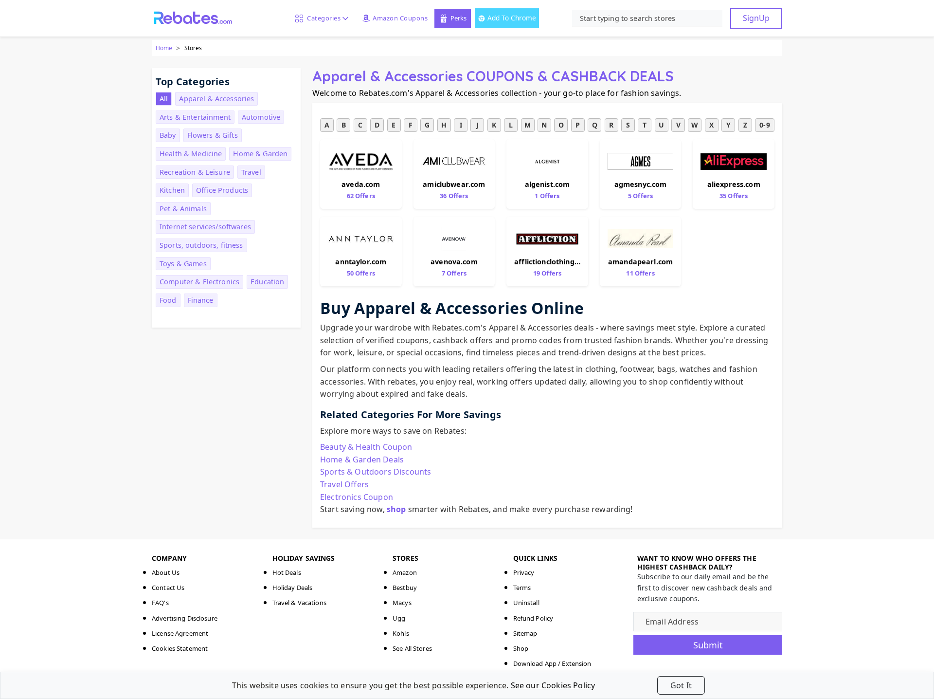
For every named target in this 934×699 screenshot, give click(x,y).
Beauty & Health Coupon (366, 446)
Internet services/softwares (205, 226)
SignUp (756, 18)
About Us (166, 572)
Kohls (401, 633)
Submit (708, 645)
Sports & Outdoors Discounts (375, 471)
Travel (251, 172)
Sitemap (525, 633)
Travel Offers (344, 484)
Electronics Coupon (356, 497)
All (164, 98)
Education (267, 281)
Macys (402, 602)
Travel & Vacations (299, 602)
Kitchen (172, 190)
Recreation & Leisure (195, 172)
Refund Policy (533, 618)
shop (396, 509)
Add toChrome (511, 17)
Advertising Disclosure (184, 618)
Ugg (399, 618)
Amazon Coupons (400, 18)
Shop (521, 648)
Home (164, 48)
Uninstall (526, 602)
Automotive (261, 117)
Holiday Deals (292, 587)
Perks (458, 18)
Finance (201, 300)
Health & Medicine (191, 153)
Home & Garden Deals (362, 459)
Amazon (405, 572)
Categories (322, 18)
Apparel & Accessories (216, 98)
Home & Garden (260, 153)
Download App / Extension (552, 663)
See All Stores (412, 648)
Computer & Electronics (199, 281)
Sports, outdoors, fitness (201, 245)
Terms (522, 587)
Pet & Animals (183, 208)
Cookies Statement (180, 648)
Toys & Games (183, 263)
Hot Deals (286, 572)
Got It (681, 685)
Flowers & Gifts (212, 135)
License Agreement (180, 633)
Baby (168, 135)
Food (168, 300)
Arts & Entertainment (195, 117)
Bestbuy (405, 587)
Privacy (524, 572)
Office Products (222, 190)
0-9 (764, 124)
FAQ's (160, 602)
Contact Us (168, 587)
